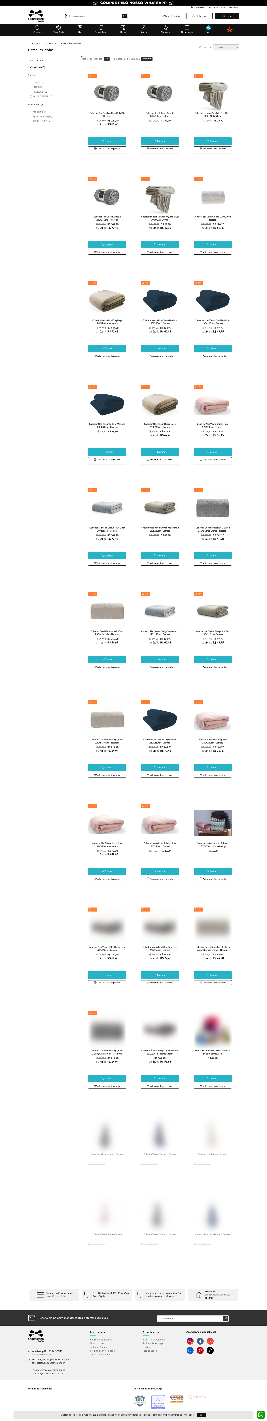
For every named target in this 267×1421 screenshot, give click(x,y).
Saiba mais (208, 1298)
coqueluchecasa (34, 43)
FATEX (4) (37, 87)
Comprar (108, 141)
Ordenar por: (205, 47)
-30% (94, 387)
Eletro (123, 32)
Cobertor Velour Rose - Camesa (107, 1235)
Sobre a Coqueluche (101, 1340)
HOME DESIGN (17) (42, 97)
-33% (146, 179)
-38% (199, 76)
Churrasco (165, 32)
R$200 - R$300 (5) (41, 121)
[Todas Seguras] (230, 30)
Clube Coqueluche (100, 1355)
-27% (94, 283)
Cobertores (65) (37, 67)
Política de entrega (153, 1343)
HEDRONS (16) (40, 92)
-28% (199, 490)
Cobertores (62, 43)
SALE (208, 32)
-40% (146, 76)
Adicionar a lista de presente (108, 149)
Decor (144, 33)
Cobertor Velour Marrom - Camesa (107, 1154)
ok (201, 1415)
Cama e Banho (101, 32)
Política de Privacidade (183, 1415)
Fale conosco (150, 1351)
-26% (146, 283)
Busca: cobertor (75, 43)
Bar (80, 32)
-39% (94, 179)
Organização (187, 32)
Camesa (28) (38, 83)
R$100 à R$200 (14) (42, 117)
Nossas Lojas (97, 1343)
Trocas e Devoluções (154, 1340)
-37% (94, 76)
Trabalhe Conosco (99, 1347)
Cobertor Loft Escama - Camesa (212, 1154)
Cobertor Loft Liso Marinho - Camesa (212, 1235)
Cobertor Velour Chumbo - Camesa (160, 1235)
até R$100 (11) (40, 112)
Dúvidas (147, 1347)
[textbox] (95, 16)
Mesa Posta (58, 32)
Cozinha (37, 32)
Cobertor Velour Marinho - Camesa (160, 1154)
